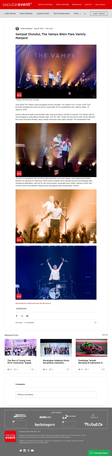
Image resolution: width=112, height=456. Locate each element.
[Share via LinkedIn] (27, 316)
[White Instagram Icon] (24, 450)
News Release (26, 13)
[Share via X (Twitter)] (22, 316)
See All (104, 335)
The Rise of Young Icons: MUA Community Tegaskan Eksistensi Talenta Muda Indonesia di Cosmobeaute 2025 (20, 361)
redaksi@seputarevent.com (28, 442)
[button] (62, 4)
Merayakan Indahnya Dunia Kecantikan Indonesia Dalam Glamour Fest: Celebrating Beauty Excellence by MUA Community (56, 361)
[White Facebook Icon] (28, 450)
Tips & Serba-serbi (61, 13)
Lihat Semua (10, 13)
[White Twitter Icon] (20, 450)
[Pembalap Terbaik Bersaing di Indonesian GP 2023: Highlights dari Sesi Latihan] (91, 348)
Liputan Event (43, 13)
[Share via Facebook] (17, 316)
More (76, 13)
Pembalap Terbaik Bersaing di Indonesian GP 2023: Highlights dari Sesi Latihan (91, 361)
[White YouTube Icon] (32, 450)
